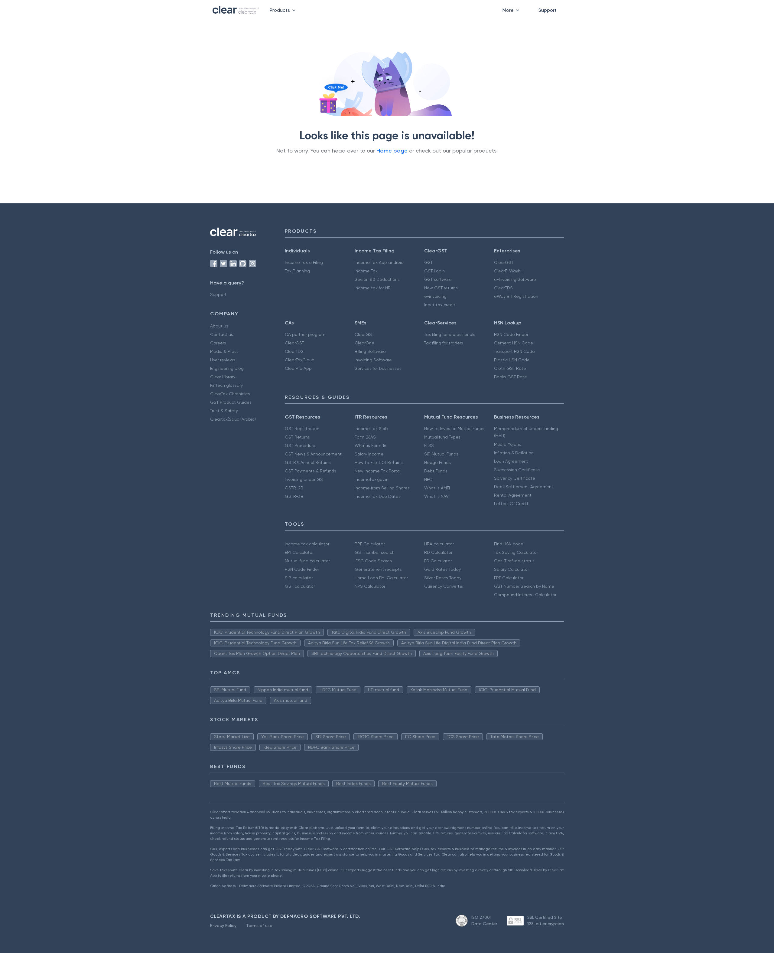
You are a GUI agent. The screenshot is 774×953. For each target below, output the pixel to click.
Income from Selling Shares (382, 487)
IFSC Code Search (373, 560)
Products (280, 10)
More (508, 10)
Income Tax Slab (371, 428)
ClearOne (364, 342)
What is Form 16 (370, 445)
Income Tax (366, 270)
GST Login (434, 270)
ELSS (429, 445)
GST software (438, 279)
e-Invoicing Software (515, 279)
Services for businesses (378, 368)
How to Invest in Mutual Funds (454, 428)
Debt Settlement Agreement (523, 486)
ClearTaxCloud (299, 359)
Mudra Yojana (508, 444)
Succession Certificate (517, 469)
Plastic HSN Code (512, 359)
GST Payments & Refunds (310, 470)
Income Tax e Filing (304, 262)
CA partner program (305, 334)
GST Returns (297, 437)
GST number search (375, 552)
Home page (392, 150)
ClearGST (503, 262)
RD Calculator (438, 552)
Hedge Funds (437, 462)
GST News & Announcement (313, 454)
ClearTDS (503, 287)
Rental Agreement (513, 495)
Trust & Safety (224, 410)
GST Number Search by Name (524, 586)
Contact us (221, 334)
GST (428, 262)
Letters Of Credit (511, 503)
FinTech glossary (226, 385)
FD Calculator (438, 560)
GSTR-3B (294, 496)
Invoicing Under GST (305, 479)
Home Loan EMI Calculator (381, 577)
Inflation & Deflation (514, 452)
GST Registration (302, 428)
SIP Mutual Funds (441, 454)
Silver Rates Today (442, 577)
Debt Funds (435, 470)
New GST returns (441, 287)
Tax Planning (297, 270)
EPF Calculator (508, 577)
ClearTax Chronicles (230, 393)
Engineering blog (227, 368)
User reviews (222, 359)
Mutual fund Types (442, 437)
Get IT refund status (514, 560)
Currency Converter (443, 586)
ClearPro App (298, 368)
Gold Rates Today (442, 569)
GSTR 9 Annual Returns (308, 462)
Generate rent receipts (378, 569)
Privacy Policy (223, 925)
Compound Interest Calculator (525, 594)
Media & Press (224, 351)
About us (219, 326)
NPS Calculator (370, 586)
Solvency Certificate (514, 478)
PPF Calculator (370, 543)
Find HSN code (508, 543)
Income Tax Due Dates (378, 496)
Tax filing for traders (443, 342)
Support (547, 10)
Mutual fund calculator (307, 560)
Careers (218, 342)
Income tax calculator (307, 543)
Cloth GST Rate (510, 368)
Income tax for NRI (373, 287)
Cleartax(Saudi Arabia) (233, 419)
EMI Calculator (299, 552)
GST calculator (300, 586)
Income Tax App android (379, 262)
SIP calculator (299, 577)
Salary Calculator (511, 569)
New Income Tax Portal (378, 470)
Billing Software (370, 351)
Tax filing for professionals (449, 334)
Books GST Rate (510, 376)
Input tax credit (439, 304)
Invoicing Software (373, 359)
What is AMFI (437, 487)
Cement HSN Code (513, 342)
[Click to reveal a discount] (328, 103)
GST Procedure (300, 445)
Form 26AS (365, 437)
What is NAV (436, 496)
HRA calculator (439, 543)
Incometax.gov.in (372, 479)
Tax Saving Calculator (516, 552)
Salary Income (369, 454)
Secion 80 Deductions (377, 279)
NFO (428, 479)
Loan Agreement (511, 461)
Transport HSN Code (514, 351)
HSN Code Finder (511, 334)
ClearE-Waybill (508, 270)
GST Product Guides (231, 402)
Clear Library (222, 376)
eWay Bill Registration (516, 296)
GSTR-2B (294, 487)
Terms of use (259, 925)
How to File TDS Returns (379, 462)
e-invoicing (435, 296)
